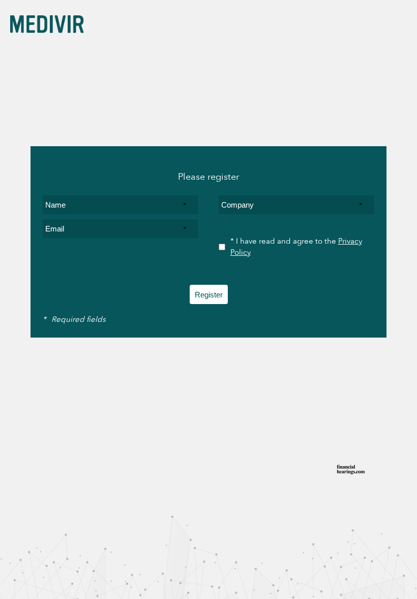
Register (209, 294)
